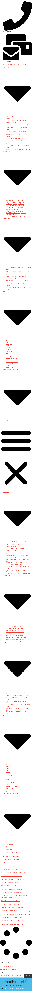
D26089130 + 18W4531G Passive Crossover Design (16, 911)
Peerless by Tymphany (13, 358)
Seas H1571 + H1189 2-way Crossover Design (18, 149)
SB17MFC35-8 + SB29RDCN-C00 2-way (17, 271)
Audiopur (9, 344)
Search (2, 972)
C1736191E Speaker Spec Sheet (10, 882)
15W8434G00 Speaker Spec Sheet (11, 886)
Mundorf (8, 356)
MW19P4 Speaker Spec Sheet (15, 207)
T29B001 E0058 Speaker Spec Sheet (12, 924)
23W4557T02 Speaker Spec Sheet (11, 917)
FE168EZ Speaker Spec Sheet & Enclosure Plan (15, 914)
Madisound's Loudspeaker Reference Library (13, 64)
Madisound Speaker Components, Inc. (16, 988)
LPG (7, 353)
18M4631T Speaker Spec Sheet (10, 901)
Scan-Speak (9, 364)
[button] (16, 457)
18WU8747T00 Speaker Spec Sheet (12, 907)
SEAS (7, 365)
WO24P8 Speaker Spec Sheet (15, 211)
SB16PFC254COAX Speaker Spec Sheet (17, 214)
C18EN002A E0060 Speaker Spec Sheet (13, 921)
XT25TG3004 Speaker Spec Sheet (11, 892)
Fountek (8, 349)
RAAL (7, 360)
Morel (7, 354)
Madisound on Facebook (8, 969)
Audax (8, 342)
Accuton (8, 340)
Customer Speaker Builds (10, 369)
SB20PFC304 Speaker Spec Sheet (16, 213)
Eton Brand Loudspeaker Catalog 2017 (12, 879)
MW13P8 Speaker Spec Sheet (15, 202)
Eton (7, 345)
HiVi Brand (9, 351)
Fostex (8, 347)
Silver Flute (9, 367)
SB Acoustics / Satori (12, 362)
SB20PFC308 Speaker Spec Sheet (16, 216)
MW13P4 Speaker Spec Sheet (15, 200)
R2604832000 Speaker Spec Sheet (12, 889)
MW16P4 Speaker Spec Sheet (15, 204)
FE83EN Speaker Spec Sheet (10, 904)
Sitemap (8, 422)
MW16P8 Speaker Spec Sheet (15, 205)
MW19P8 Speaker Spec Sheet (15, 209)
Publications (9, 420)
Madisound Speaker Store (8, 966)
